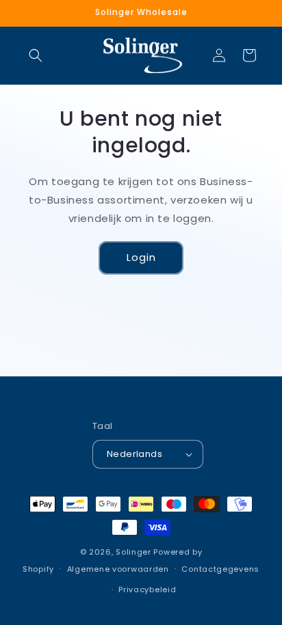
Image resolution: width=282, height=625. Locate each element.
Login (141, 257)
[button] (36, 55)
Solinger (133, 551)
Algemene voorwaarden (118, 569)
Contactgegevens (220, 569)
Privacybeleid (147, 589)
